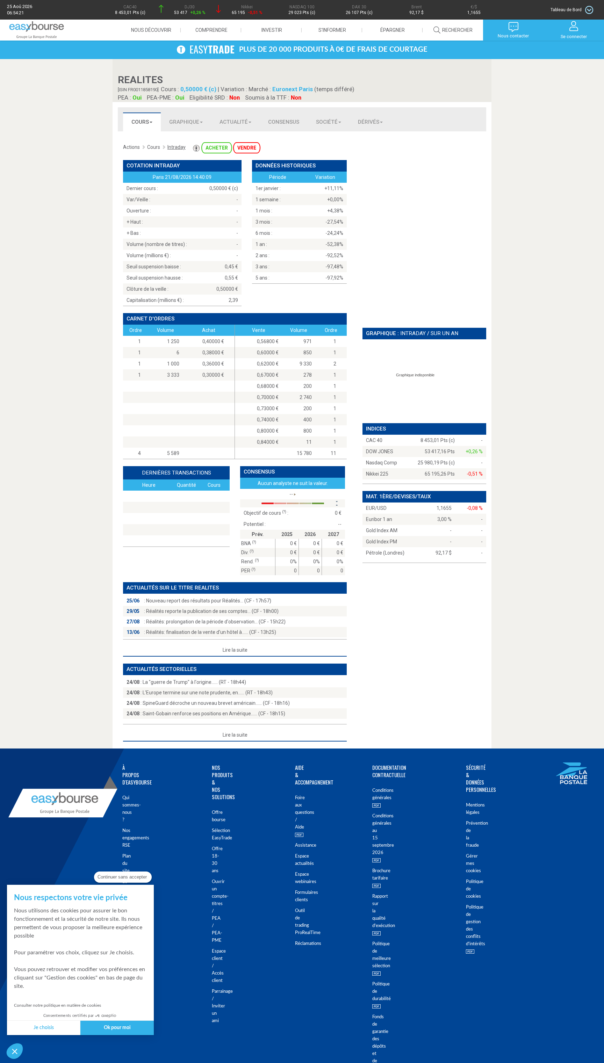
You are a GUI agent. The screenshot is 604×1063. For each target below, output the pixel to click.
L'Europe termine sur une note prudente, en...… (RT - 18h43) (208, 692)
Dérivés (368, 122)
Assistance (296, 845)
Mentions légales (469, 809)
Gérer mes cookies (469, 863)
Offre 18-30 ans (214, 860)
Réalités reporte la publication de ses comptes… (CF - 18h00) (212, 611)
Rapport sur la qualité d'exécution (375, 911)
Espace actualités (296, 860)
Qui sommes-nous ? (125, 809)
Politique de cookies (469, 889)
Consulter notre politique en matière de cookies (57, 1005)
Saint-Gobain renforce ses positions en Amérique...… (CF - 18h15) (214, 713)
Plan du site (125, 863)
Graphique (184, 122)
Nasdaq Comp (381, 462)
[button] (14, 1051)
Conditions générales (375, 794)
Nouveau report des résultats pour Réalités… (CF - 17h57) (208, 600)
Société (327, 122)
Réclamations (296, 943)
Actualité (234, 122)
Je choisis (44, 1027)
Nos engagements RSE (125, 838)
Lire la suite (235, 650)
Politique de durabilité (375, 991)
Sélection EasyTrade (214, 834)
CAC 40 (374, 440)
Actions (131, 147)
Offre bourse (214, 816)
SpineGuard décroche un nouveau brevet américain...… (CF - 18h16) (216, 703)
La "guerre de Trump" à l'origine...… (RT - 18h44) (194, 682)
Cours (140, 122)
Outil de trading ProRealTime (296, 922)
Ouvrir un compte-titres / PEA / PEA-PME (214, 911)
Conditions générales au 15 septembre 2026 (375, 834)
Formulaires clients (296, 896)
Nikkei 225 (377, 474)
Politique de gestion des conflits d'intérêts (469, 925)
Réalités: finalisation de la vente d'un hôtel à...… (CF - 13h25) (211, 632)
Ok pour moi (117, 1027)
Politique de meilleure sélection (375, 955)
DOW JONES (379, 451)
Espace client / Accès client (214, 966)
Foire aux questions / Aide (296, 813)
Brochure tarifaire (375, 875)
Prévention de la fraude (469, 834)
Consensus (283, 122)
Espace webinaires (296, 878)
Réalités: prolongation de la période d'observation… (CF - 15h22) (216, 621)
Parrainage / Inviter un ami (214, 1006)
